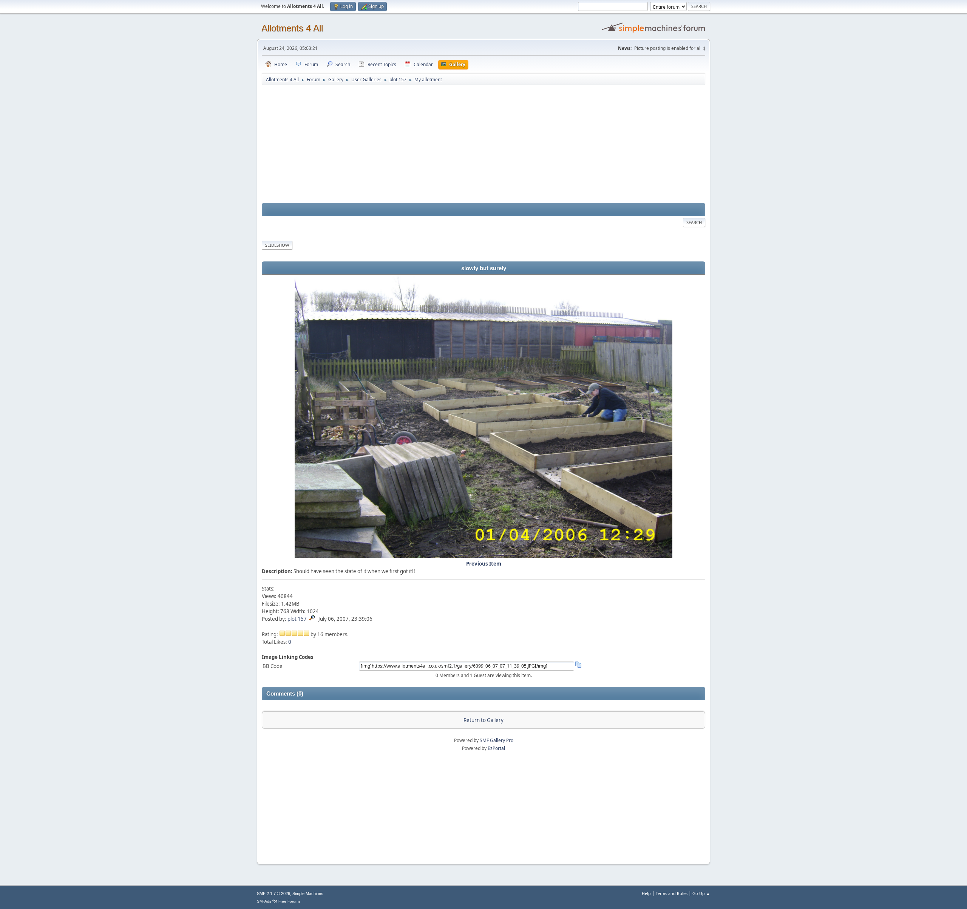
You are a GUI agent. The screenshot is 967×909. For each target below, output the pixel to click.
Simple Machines (307, 893)
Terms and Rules (671, 893)
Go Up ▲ (701, 893)
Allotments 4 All (292, 28)
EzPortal (496, 748)
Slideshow (277, 245)
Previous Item (483, 563)
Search (694, 222)
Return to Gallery (483, 720)
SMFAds (264, 901)
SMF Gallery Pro (496, 740)
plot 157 (297, 618)
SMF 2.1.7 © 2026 (273, 893)
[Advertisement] (483, 144)
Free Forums (289, 901)
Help (646, 893)
